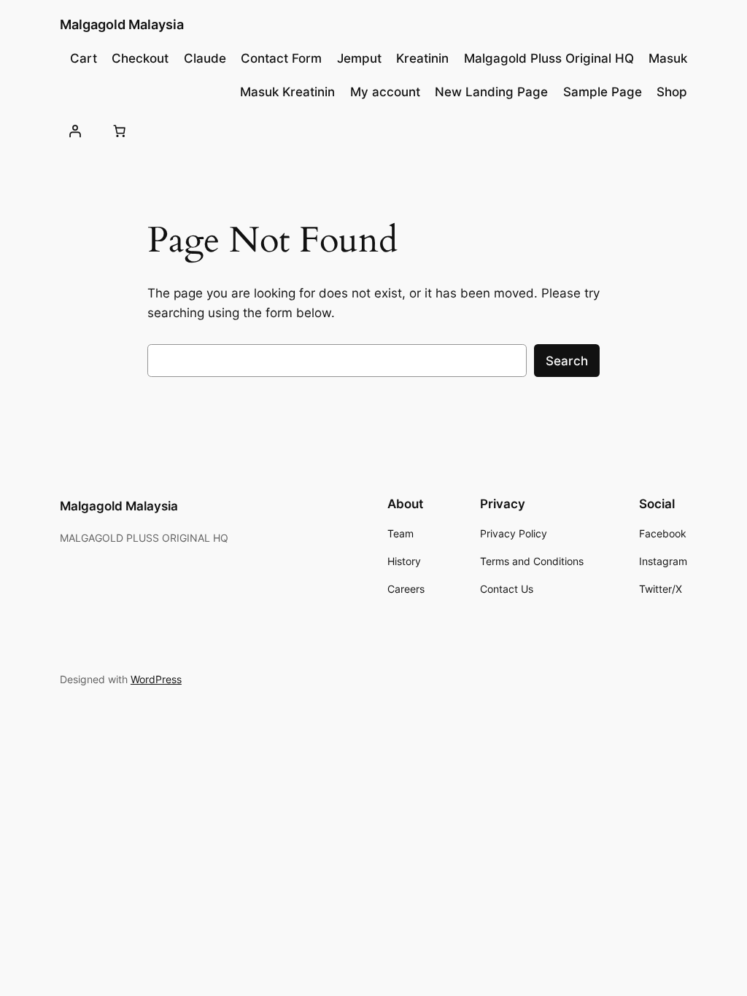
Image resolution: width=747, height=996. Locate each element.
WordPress (156, 679)
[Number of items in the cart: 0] (119, 131)
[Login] (75, 131)
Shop (672, 92)
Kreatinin (422, 58)
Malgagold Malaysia (122, 24)
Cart (83, 58)
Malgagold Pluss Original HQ (549, 58)
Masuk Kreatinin (287, 92)
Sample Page (602, 92)
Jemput (359, 58)
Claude (205, 58)
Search (567, 361)
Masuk (668, 58)
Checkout (140, 58)
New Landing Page (491, 92)
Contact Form (281, 58)
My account (385, 92)
